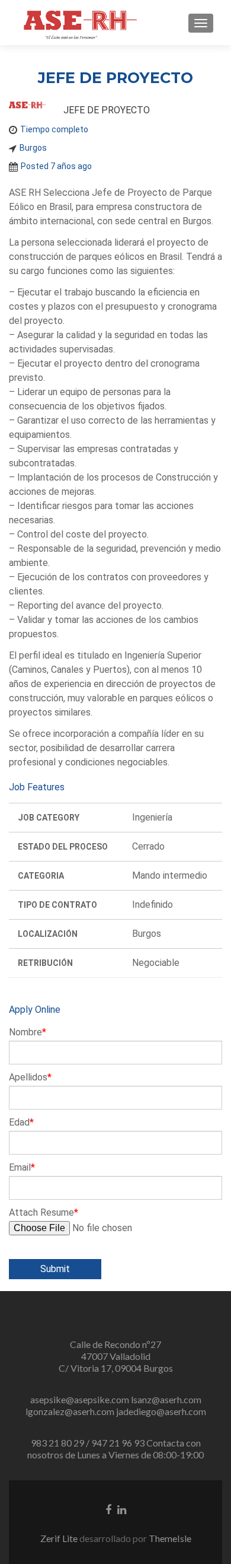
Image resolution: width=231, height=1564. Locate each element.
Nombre (27, 1032)
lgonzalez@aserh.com (69, 1411)
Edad (21, 1122)
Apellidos (30, 1077)
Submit (55, 1268)
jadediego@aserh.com (161, 1411)
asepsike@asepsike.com (79, 1399)
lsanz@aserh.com (166, 1399)
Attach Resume (43, 1212)
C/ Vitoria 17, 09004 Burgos (116, 1368)
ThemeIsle (170, 1538)
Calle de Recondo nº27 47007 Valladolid (115, 1350)
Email (22, 1167)
